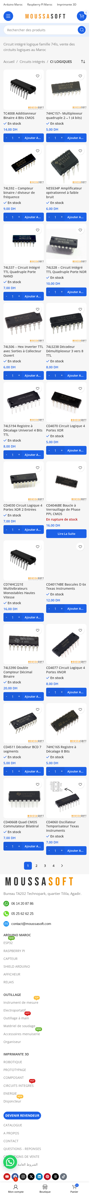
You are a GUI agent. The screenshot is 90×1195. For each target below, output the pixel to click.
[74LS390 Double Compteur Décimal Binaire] (23, 644)
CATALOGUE (12, 1125)
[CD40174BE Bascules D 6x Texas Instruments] (66, 560)
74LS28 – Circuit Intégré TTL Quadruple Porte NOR (66, 269)
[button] (23, 137)
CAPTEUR (10, 958)
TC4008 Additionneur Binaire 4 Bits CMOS (19, 115)
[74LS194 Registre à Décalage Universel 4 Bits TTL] (23, 402)
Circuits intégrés (32, 61)
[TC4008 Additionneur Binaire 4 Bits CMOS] (23, 90)
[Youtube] (6, 1176)
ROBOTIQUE (12, 1062)
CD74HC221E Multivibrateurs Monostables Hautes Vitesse (19, 591)
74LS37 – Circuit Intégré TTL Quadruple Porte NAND (21, 271)
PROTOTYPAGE (14, 1070)
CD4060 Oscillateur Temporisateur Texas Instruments (62, 826)
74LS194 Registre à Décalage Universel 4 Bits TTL (22, 430)
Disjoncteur (12, 1100)
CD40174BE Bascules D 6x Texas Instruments (66, 586)
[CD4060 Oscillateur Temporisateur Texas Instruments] (66, 798)
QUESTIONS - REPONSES (22, 1149)
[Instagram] (23, 1176)
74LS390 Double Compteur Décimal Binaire (17, 672)
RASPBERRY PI (14, 951)
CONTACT (10, 1141)
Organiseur (12, 1042)
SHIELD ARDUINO (16, 966)
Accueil (9, 61)
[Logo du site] (45, 15)
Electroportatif (14, 1010)
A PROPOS (11, 1133)
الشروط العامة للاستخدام (20, 1164)
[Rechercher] (82, 30)
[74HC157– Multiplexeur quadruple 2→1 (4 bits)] (66, 90)
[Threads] (55, 1176)
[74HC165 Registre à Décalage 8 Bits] (66, 723)
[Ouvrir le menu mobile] (8, 16)
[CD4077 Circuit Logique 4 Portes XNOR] (66, 644)
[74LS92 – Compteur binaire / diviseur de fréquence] (23, 164)
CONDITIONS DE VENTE (21, 1156)
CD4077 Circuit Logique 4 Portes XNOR (65, 670)
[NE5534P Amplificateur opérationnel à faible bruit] (66, 164)
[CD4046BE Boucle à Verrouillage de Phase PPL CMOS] (66, 481)
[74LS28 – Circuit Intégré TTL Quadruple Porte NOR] (66, 244)
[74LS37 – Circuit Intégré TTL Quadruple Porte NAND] (23, 244)
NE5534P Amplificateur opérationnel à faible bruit (64, 192)
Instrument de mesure (21, 1002)
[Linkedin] (39, 1176)
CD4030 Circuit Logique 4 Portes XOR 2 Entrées (22, 507)
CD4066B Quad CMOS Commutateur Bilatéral (21, 824)
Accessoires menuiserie (22, 1033)
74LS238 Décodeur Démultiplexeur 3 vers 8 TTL (64, 351)
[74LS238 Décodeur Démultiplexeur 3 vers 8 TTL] (66, 323)
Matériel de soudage (19, 1026)
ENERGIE (10, 1093)
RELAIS (8, 982)
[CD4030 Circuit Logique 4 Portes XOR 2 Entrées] (23, 481)
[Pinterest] (47, 1176)
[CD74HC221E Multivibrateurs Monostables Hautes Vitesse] (23, 560)
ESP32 (8, 942)
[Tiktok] (63, 1176)
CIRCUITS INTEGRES (18, 1085)
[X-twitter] (31, 1176)
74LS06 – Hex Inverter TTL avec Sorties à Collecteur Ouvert (23, 351)
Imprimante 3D (16, 1054)
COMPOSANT (13, 1077)
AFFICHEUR (11, 974)
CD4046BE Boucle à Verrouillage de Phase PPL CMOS (63, 509)
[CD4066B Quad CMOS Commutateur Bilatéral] (23, 798)
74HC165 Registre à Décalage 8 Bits (61, 749)
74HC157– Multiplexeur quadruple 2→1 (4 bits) (64, 115)
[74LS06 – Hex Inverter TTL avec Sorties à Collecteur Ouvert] (23, 323)
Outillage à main (16, 1017)
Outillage (12, 994)
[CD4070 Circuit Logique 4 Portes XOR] (66, 402)
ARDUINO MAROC (17, 935)
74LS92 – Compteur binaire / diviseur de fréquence (19, 192)
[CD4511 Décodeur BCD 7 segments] (23, 723)
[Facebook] (15, 1176)
